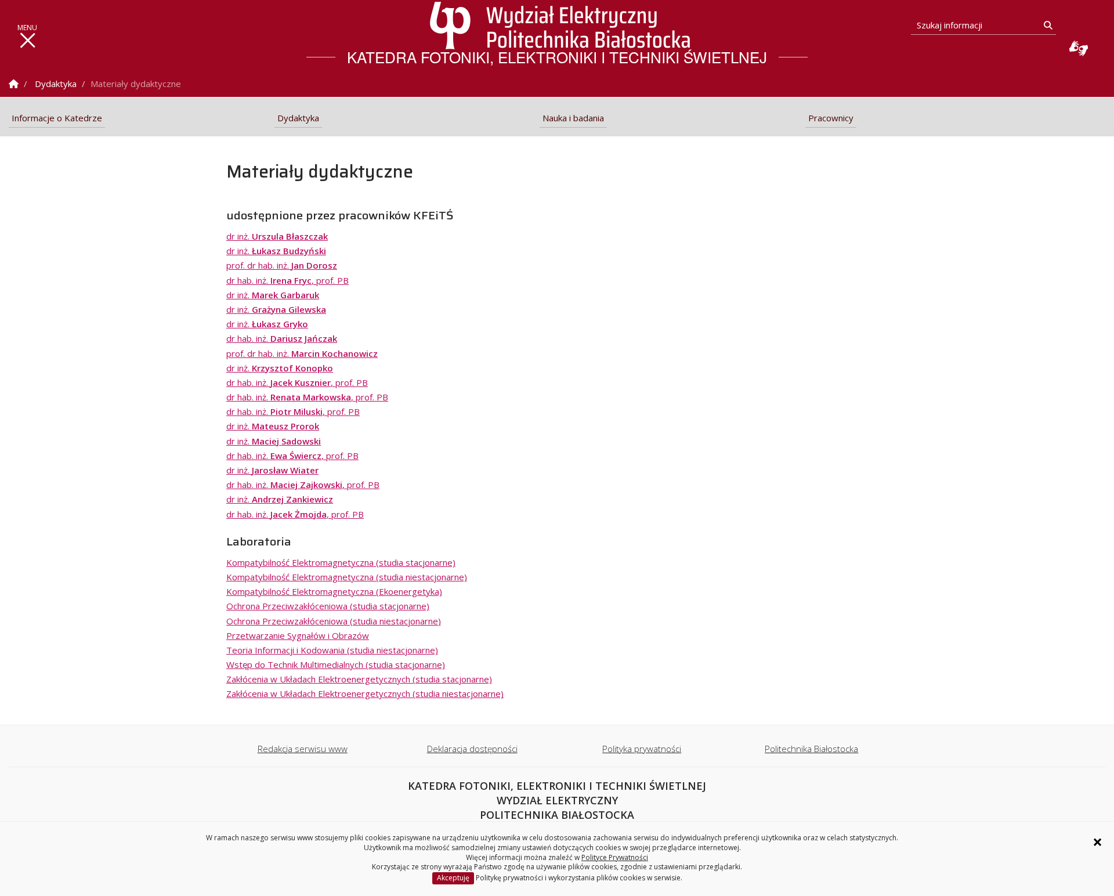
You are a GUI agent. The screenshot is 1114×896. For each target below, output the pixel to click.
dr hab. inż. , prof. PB (287, 280)
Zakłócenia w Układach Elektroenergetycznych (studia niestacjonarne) (365, 693)
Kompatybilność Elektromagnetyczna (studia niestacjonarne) (346, 577)
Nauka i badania (573, 118)
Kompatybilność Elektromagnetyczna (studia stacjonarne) (340, 562)
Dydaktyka (56, 83)
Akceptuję (453, 878)
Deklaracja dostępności (472, 748)
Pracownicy (830, 118)
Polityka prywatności (641, 748)
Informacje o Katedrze (57, 118)
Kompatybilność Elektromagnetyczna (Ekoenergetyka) (334, 591)
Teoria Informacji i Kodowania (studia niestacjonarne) (332, 650)
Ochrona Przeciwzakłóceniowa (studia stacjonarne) (327, 606)
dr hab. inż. (281, 338)
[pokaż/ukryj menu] (27, 40)
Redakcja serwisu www (303, 748)
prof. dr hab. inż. (281, 265)
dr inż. (277, 236)
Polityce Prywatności (614, 857)
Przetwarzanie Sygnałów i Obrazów (297, 635)
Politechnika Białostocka (811, 748)
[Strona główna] (560, 25)
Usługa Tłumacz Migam (1078, 48)
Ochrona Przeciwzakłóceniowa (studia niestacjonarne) (333, 621)
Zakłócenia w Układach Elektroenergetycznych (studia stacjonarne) (359, 679)
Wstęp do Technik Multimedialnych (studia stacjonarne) (335, 664)
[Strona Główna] (14, 84)
